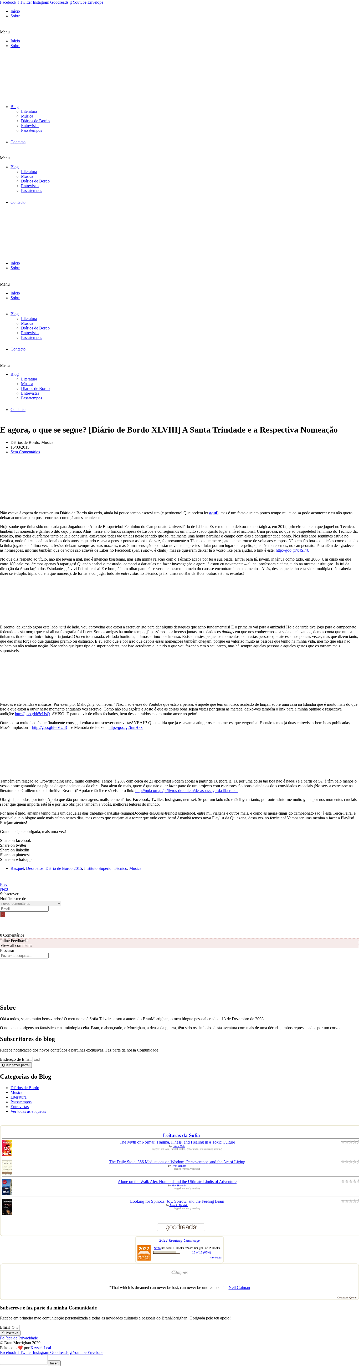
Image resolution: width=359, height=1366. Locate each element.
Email (5, 1327)
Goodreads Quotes (347, 1297)
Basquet (17, 868)
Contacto (18, 142)
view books (215, 1257)
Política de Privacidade (19, 1338)
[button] (179, 32)
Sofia (157, 1248)
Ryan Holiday (179, 1165)
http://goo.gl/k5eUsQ (32, 714)
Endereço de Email (16, 1059)
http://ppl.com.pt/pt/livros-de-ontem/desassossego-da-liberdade (186, 790)
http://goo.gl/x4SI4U (293, 550)
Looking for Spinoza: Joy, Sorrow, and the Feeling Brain (177, 1201)
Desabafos (34, 868)
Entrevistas (30, 125)
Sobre (15, 16)
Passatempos (31, 130)
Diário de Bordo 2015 (63, 868)
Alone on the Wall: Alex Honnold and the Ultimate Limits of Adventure (177, 1181)
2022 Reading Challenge (179, 1240)
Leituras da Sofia (181, 1135)
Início (15, 11)
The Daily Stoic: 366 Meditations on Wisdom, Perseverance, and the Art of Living (177, 1162)
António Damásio (179, 1205)
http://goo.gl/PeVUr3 (49, 727)
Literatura (29, 111)
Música (27, 116)
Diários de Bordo (35, 121)
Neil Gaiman (239, 1287)
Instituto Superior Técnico (105, 868)
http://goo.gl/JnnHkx (126, 727)
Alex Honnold (178, 1185)
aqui (213, 513)
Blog (15, 106)
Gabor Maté (179, 1146)
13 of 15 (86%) (201, 1252)
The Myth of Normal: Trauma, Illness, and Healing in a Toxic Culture (177, 1142)
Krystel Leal (40, 1347)
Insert (54, 1363)
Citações (179, 1272)
